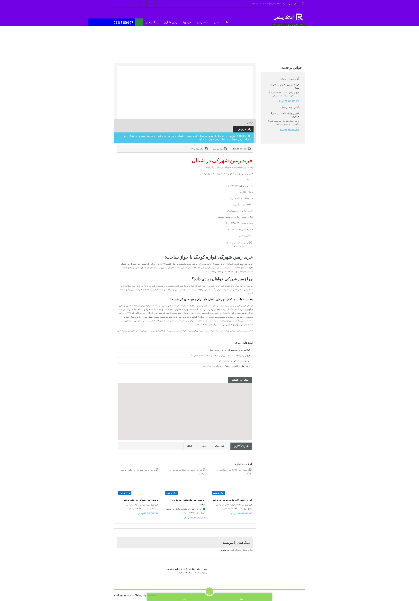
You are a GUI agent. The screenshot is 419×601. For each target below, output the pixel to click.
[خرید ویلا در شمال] (289, 19)
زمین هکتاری (170, 22)
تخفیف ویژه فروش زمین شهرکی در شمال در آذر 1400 (229, 167)
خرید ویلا (187, 22)
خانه (226, 22)
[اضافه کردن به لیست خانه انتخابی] (125, 70)
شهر (216, 22)
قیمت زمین (203, 22)
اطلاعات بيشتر (230, 508)
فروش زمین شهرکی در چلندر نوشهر (140, 500)
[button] (185, 407)
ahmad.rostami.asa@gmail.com (266, 3)
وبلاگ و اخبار (152, 22)
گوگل (189, 446)
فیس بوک (219, 446)
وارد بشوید (225, 550)
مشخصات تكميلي (280, 95)
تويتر (203, 446)
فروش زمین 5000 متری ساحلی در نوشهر (232, 500)
